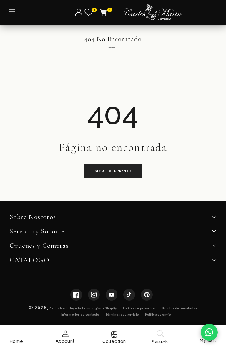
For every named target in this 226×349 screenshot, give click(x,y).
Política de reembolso (179, 308)
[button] (106, 12)
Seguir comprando (113, 171)
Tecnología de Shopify (99, 308)
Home (112, 47)
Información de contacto (80, 314)
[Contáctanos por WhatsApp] (209, 332)
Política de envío (158, 314)
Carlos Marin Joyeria (65, 308)
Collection (114, 341)
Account (65, 341)
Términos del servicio (122, 314)
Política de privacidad (140, 308)
